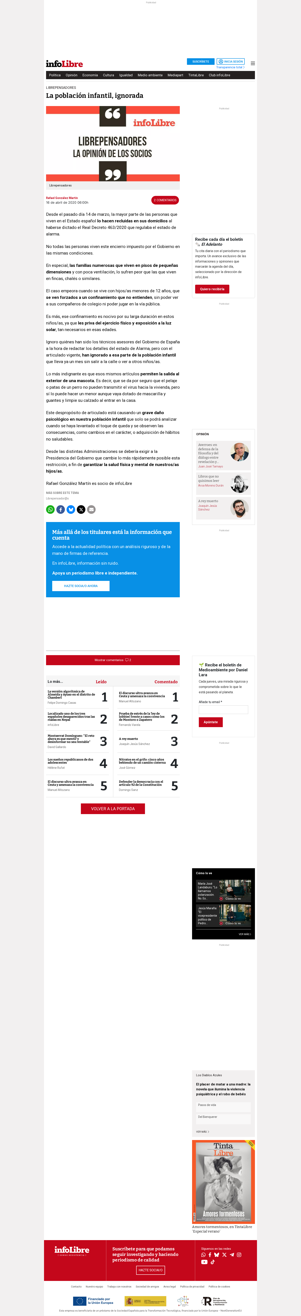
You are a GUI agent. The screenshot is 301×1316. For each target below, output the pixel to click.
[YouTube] (204, 1262)
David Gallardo (57, 747)
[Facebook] (209, 1255)
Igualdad (126, 75)
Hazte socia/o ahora (81, 586)
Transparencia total (229, 67)
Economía (90, 75)
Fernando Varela (129, 725)
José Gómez (127, 767)
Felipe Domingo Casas (62, 702)
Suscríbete (200, 61)
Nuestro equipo (94, 1286)
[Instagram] (239, 1255)
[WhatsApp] (203, 1255)
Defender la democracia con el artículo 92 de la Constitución (141, 783)
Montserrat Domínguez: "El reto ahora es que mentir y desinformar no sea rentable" (71, 739)
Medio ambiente (150, 75)
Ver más (201, 1131)
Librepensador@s (57, 498)
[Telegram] (232, 1255)
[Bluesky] (216, 1255)
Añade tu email (210, 702)
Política (55, 75)
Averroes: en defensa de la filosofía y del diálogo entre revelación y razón (208, 453)
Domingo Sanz (128, 790)
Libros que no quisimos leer (208, 478)
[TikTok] (212, 1262)
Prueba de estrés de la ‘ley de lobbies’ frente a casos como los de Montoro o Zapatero (141, 717)
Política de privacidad (192, 1286)
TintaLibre (196, 75)
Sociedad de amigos (147, 1286)
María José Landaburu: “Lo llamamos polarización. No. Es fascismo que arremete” (207, 891)
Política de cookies (219, 1286)
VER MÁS (244, 934)
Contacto (76, 1286)
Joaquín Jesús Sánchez (134, 744)
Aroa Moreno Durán (211, 485)
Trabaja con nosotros (119, 1286)
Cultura (108, 75)
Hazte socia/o (151, 1270)
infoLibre (53, 725)
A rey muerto (128, 739)
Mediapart (175, 75)
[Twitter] (224, 1255)
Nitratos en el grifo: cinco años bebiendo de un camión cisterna (142, 761)
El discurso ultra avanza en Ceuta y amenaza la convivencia (71, 783)
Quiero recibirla (212, 289)
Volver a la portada (113, 808)
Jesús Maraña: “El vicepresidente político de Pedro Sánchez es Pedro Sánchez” (207, 916)
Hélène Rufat (56, 767)
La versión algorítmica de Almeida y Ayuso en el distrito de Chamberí (71, 694)
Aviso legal (169, 1286)
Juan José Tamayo (210, 466)
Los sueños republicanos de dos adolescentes (70, 761)
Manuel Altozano (59, 790)
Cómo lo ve (204, 873)
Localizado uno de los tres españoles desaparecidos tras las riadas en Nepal (71, 717)
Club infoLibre (219, 75)
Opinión (71, 75)
